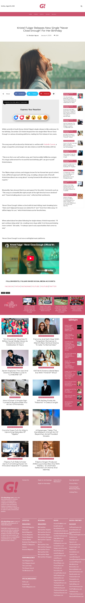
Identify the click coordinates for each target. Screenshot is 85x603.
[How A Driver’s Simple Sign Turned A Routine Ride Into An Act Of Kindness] (80, 143)
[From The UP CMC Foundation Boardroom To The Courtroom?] (79, 383)
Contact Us (25, 480)
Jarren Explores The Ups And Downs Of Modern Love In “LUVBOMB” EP (69, 125)
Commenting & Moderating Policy (74, 487)
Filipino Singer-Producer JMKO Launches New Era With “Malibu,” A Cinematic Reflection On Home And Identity (69, 201)
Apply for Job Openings (45, 480)
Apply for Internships (44, 483)
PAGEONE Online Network (68, 94)
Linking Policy (73, 492)
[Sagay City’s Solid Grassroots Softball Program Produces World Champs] (45, 301)
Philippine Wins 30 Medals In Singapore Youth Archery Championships (77, 308)
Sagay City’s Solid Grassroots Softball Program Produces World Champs (45, 308)
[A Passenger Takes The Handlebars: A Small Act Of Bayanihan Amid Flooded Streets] (80, 172)
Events (7, 293)
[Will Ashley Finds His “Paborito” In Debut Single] (80, 153)
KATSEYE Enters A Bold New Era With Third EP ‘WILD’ (69, 136)
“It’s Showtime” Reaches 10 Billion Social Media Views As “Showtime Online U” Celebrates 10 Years (69, 99)
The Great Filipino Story (69, 182)
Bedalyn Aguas (34, 35)
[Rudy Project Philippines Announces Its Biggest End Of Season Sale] (79, 327)
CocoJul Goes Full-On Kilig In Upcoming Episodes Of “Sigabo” (69, 165)
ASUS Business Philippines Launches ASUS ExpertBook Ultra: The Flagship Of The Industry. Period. (70, 346)
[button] (81, 6)
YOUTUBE (35, 286)
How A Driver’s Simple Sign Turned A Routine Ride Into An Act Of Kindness (70, 145)
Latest (3, 293)
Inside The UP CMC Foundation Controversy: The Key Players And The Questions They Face (70, 375)
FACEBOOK (9, 286)
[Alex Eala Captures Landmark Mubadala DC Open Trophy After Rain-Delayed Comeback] (61, 301)
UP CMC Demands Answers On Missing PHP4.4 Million (70, 355)
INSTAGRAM (26, 286)
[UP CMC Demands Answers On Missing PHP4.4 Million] (79, 355)
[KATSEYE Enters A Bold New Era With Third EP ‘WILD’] (80, 133)
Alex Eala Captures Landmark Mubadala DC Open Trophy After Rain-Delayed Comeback (61, 309)
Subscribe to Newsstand (57, 481)
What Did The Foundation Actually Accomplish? (69, 404)
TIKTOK (17, 286)
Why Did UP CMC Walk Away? (70, 396)
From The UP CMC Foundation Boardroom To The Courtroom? (70, 384)
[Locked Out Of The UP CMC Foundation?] (79, 391)
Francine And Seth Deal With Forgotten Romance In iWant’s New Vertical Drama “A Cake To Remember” (69, 113)
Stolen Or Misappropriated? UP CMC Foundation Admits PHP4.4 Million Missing (70, 364)
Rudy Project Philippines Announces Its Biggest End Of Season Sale (69, 327)
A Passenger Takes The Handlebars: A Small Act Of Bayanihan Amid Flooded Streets (68, 175)
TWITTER (52, 286)
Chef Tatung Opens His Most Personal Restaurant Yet (69, 336)
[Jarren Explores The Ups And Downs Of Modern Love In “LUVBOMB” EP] (80, 122)
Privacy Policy (73, 483)
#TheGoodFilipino (69, 141)
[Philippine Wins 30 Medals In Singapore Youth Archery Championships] (77, 301)
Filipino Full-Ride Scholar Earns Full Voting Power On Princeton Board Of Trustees (69, 187)
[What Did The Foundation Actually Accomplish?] (79, 404)
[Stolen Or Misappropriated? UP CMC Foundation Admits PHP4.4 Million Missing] (79, 363)
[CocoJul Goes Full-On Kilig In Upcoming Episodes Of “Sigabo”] (80, 162)
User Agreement (74, 480)
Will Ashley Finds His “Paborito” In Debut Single (69, 155)
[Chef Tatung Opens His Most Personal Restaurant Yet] (79, 336)
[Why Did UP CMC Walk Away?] (79, 397)
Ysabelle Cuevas (49, 144)
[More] (54, 94)
